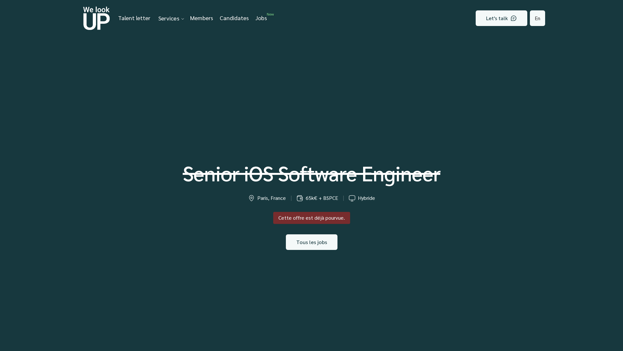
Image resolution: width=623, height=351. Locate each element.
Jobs (262, 16)
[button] (170, 18)
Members (201, 17)
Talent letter (134, 17)
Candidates (234, 17)
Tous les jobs (311, 242)
